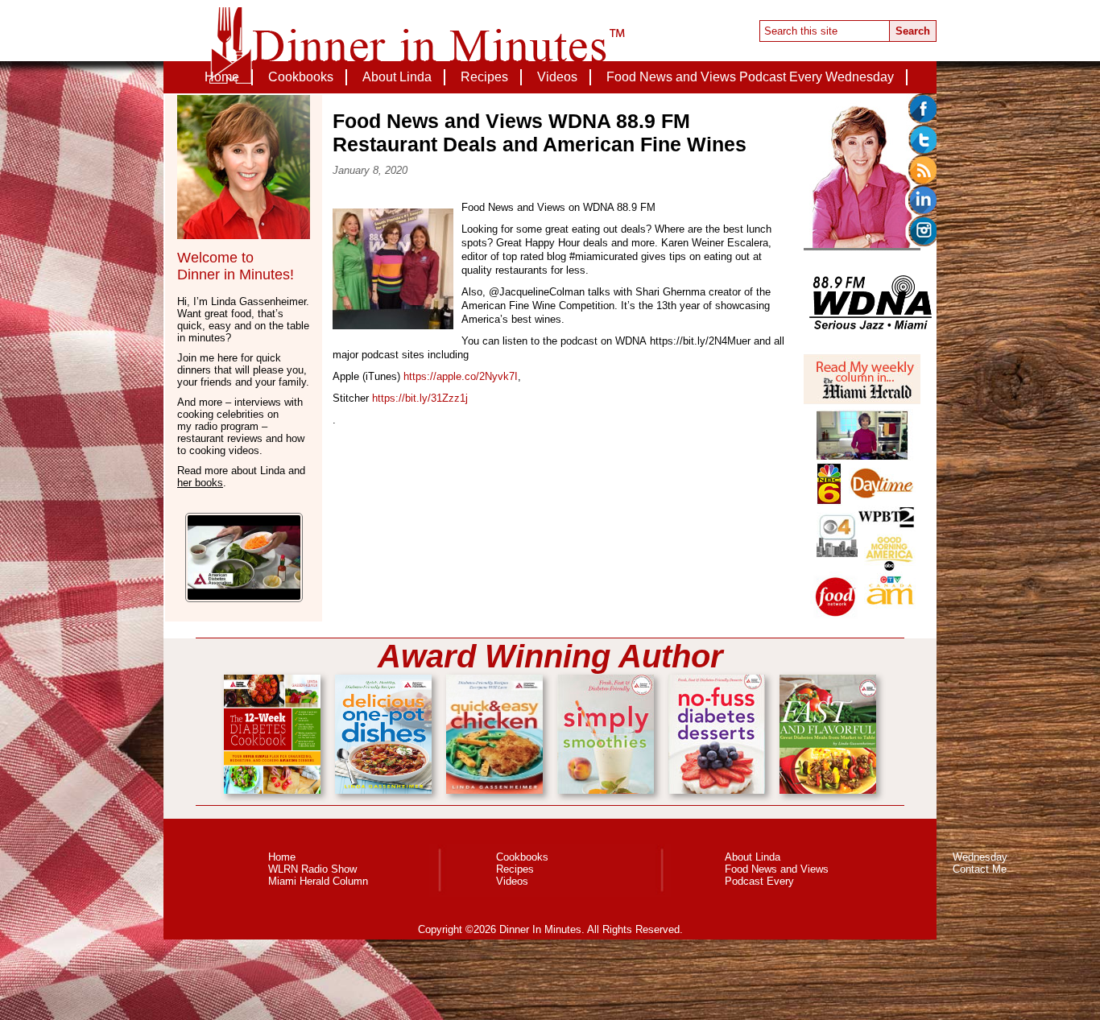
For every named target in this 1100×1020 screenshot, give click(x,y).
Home (222, 77)
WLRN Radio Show (312, 869)
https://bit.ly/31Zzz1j (420, 398)
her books (200, 483)
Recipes (484, 77)
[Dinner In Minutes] (417, 50)
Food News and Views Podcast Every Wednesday (750, 77)
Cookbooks (300, 77)
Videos (557, 77)
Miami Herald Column (318, 881)
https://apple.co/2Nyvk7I (460, 376)
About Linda (397, 77)
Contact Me (550, 109)
